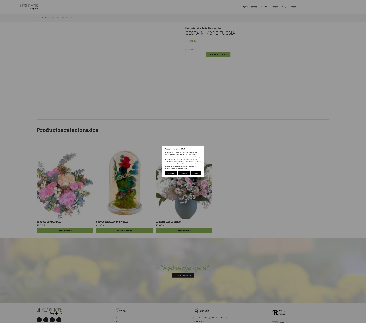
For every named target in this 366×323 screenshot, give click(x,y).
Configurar (171, 173)
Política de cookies (181, 168)
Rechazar (184, 173)
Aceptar (196, 173)
